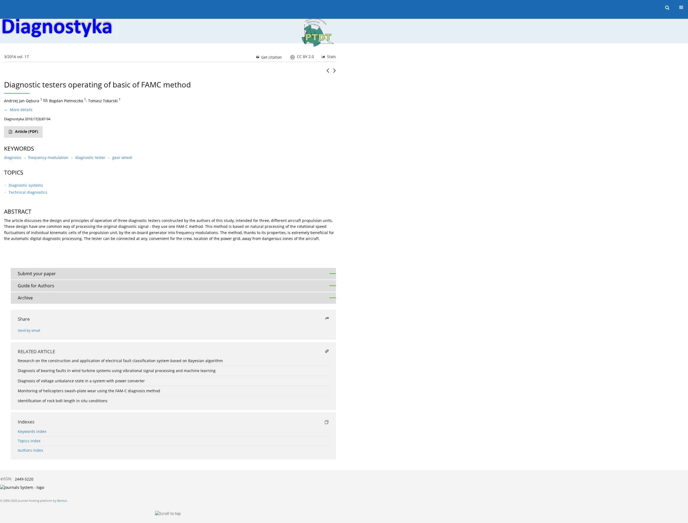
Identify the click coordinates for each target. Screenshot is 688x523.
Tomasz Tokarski (103, 100)
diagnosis (12, 157)
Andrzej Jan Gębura (21, 100)
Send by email (29, 330)
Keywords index (32, 431)
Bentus (62, 501)
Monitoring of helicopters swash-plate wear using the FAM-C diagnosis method (89, 390)
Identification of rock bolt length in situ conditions (63, 400)
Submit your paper (37, 274)
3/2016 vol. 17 (16, 56)
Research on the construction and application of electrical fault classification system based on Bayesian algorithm (120, 360)
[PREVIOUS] (328, 72)
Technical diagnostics (28, 192)
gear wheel (122, 157)
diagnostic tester (90, 157)
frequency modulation (48, 157)
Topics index (29, 440)
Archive (25, 298)
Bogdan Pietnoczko (66, 100)
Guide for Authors (36, 286)
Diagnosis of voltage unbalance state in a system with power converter (81, 380)
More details (21, 109)
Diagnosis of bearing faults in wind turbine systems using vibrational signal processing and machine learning (117, 370)
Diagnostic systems (26, 185)
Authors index (30, 450)
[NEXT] (334, 72)
